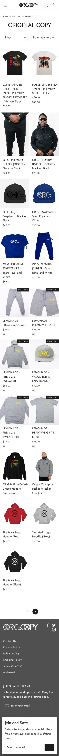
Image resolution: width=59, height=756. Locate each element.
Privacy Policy (11, 647)
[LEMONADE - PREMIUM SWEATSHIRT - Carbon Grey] (4, 446)
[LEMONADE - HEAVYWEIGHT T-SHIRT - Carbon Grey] (33, 446)
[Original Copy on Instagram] (54, 629)
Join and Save (17, 686)
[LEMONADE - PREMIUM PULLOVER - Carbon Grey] (4, 390)
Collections (15, 16)
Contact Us (9, 641)
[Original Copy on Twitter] (54, 625)
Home (5, 16)
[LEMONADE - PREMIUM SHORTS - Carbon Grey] (33, 334)
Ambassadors (11, 672)
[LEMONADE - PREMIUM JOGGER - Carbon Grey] (4, 334)
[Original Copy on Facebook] (48, 625)
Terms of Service (12, 666)
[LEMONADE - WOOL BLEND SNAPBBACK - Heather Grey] (33, 390)
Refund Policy (11, 653)
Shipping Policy (12, 660)
